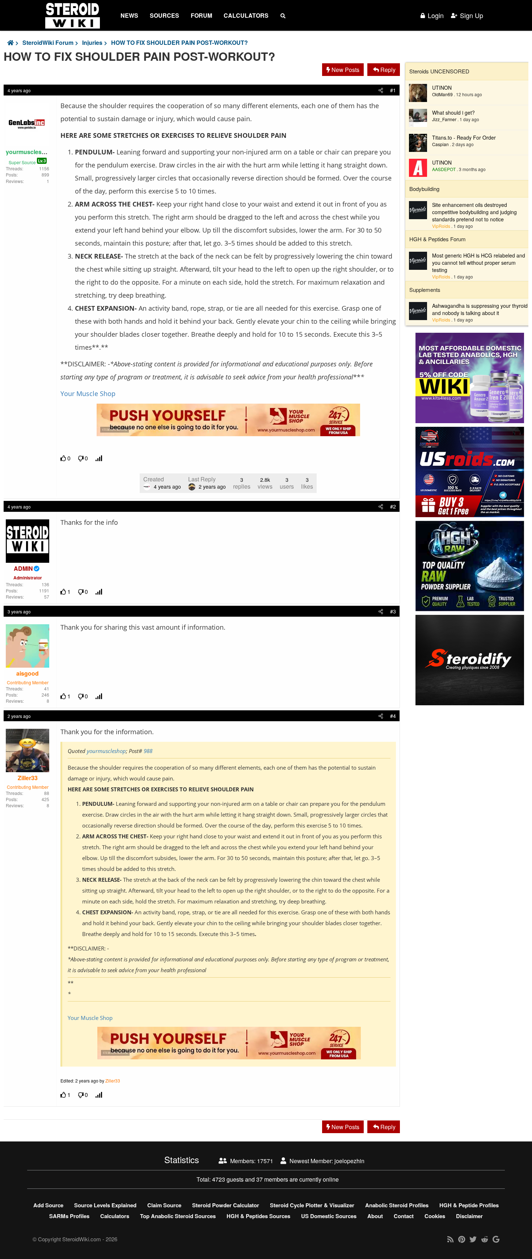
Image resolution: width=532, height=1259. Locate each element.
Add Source (48, 1205)
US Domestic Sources (328, 1216)
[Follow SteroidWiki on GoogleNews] (496, 1239)
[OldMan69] (418, 91)
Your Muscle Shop (87, 393)
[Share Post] (381, 90)
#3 (393, 611)
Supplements (424, 289)
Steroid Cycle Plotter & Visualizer (312, 1205)
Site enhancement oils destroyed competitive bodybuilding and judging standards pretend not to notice (474, 212)
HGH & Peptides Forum (437, 239)
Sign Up (471, 15)
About (375, 1216)
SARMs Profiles (69, 1216)
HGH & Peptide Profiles (469, 1205)
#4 (393, 715)
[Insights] (99, 458)
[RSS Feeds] (450, 1239)
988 (148, 750)
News (129, 15)
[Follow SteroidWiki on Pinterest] (461, 1239)
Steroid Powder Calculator (225, 1205)
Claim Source (164, 1205)
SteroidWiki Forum (47, 43)
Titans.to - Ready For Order (464, 137)
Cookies (435, 1216)
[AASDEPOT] (418, 166)
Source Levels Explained (105, 1205)
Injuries (92, 43)
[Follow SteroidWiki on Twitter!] (473, 1239)
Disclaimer (469, 1216)
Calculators (246, 15)
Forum (201, 15)
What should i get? (453, 112)
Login (436, 15)
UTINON (442, 87)
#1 (393, 90)
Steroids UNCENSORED (439, 71)
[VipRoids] (418, 209)
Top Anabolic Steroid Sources (178, 1216)
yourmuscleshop (106, 750)
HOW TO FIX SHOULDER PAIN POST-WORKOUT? (179, 43)
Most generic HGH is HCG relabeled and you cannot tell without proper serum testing (478, 262)
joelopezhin (349, 1161)
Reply (387, 69)
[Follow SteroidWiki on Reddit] (484, 1239)
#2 (393, 506)
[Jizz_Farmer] (418, 116)
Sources (164, 15)
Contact (404, 1216)
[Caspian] (418, 141)
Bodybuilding (424, 188)
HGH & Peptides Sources (258, 1216)
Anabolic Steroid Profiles (396, 1205)
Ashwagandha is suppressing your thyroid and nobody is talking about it (480, 309)
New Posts (344, 69)
